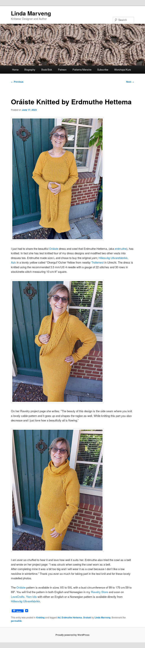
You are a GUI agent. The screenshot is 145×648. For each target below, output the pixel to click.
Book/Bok (46, 69)
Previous (17, 81)
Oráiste (53, 249)
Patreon (62, 69)
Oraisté (87, 617)
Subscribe (102, 69)
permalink (16, 621)
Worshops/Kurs (122, 69)
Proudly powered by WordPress (72, 634)
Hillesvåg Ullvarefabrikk (25, 601)
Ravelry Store (99, 592)
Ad (58, 617)
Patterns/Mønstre (81, 69)
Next (130, 81)
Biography (29, 69)
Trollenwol (97, 262)
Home (15, 69)
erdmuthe (120, 249)
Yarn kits (31, 597)
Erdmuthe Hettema (72, 617)
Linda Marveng (31, 13)
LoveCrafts (18, 597)
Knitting (40, 617)
